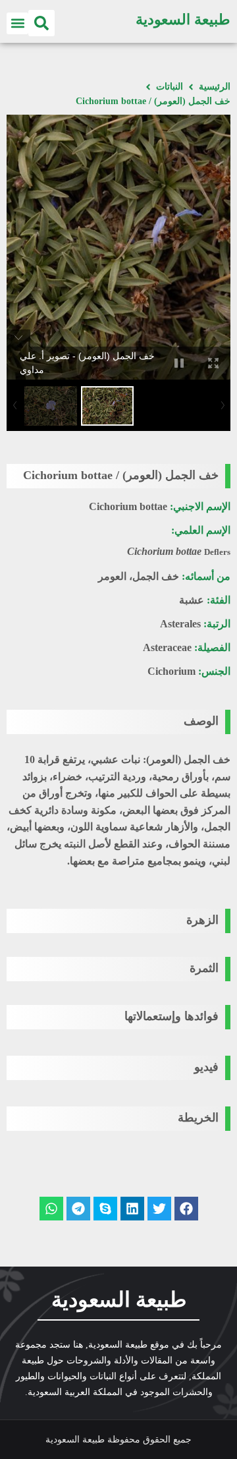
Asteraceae (167, 647)
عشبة (191, 600)
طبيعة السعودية (183, 19)
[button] (41, 23)
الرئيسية (214, 87)
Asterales (180, 623)
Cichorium (171, 671)
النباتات (169, 87)
